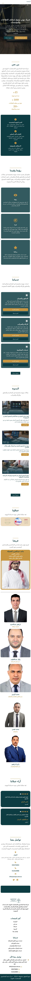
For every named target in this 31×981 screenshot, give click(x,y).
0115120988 (15, 871)
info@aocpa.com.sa (15, 876)
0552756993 (15, 865)
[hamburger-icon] (3, 3)
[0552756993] (15, 862)
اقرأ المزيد (25, 424)
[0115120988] (15, 868)
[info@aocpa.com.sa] (15, 874)
